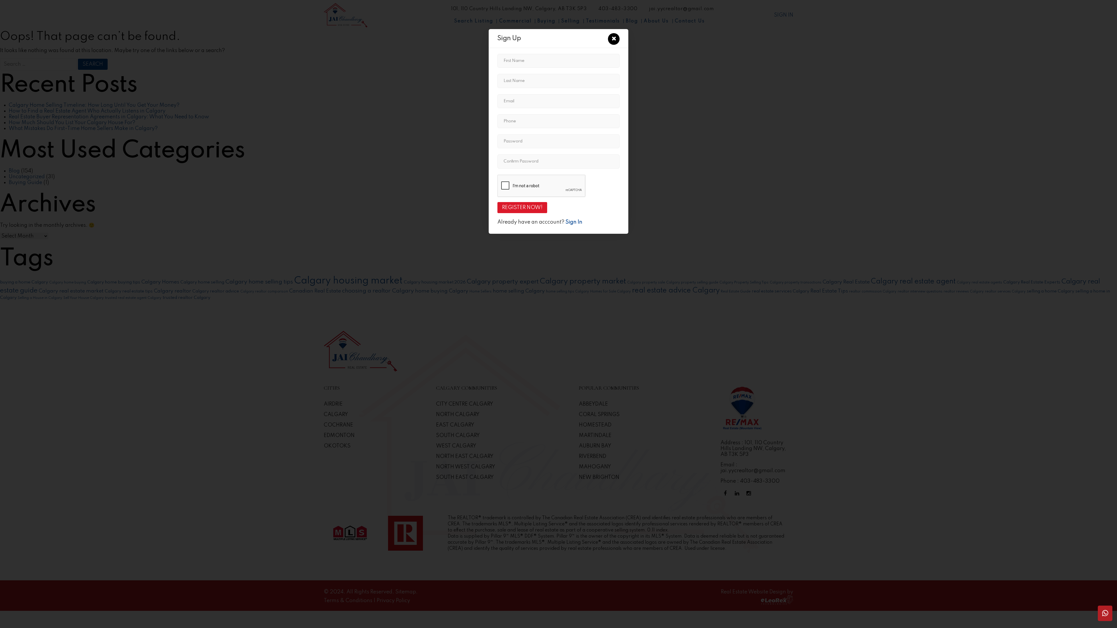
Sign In (573, 222)
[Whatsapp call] (1105, 613)
